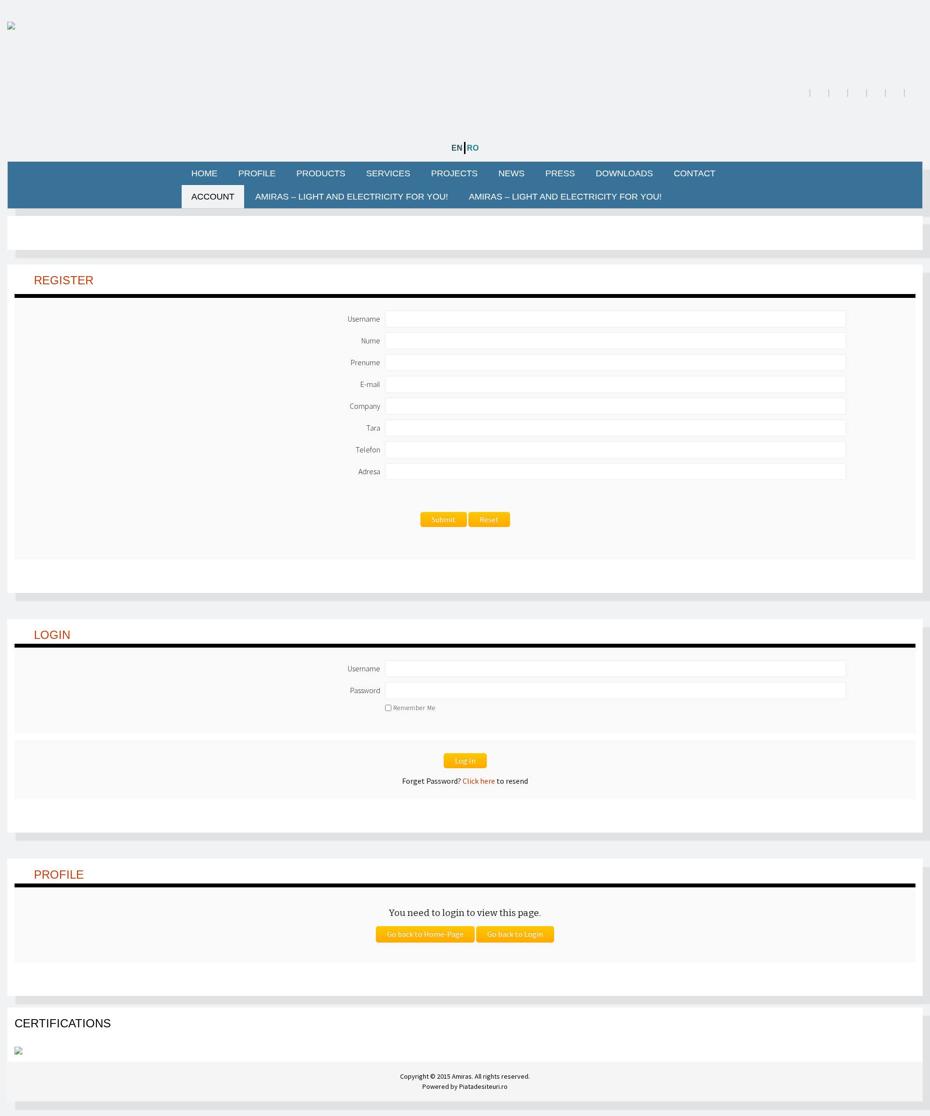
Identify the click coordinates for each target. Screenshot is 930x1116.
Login (52, 634)
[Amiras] (465, 25)
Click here (479, 781)
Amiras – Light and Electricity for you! (351, 197)
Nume (370, 340)
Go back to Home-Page (425, 934)
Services (388, 173)
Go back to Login (515, 934)
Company (365, 406)
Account (212, 197)
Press (560, 173)
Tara (373, 428)
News (511, 173)
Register (63, 280)
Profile (257, 173)
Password (365, 690)
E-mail (370, 384)
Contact (694, 173)
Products (320, 173)
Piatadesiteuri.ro (483, 1086)
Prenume (365, 362)
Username (364, 319)
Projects (454, 173)
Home (204, 173)
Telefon (368, 449)
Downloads (624, 173)
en (457, 148)
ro (473, 148)
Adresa (369, 471)
